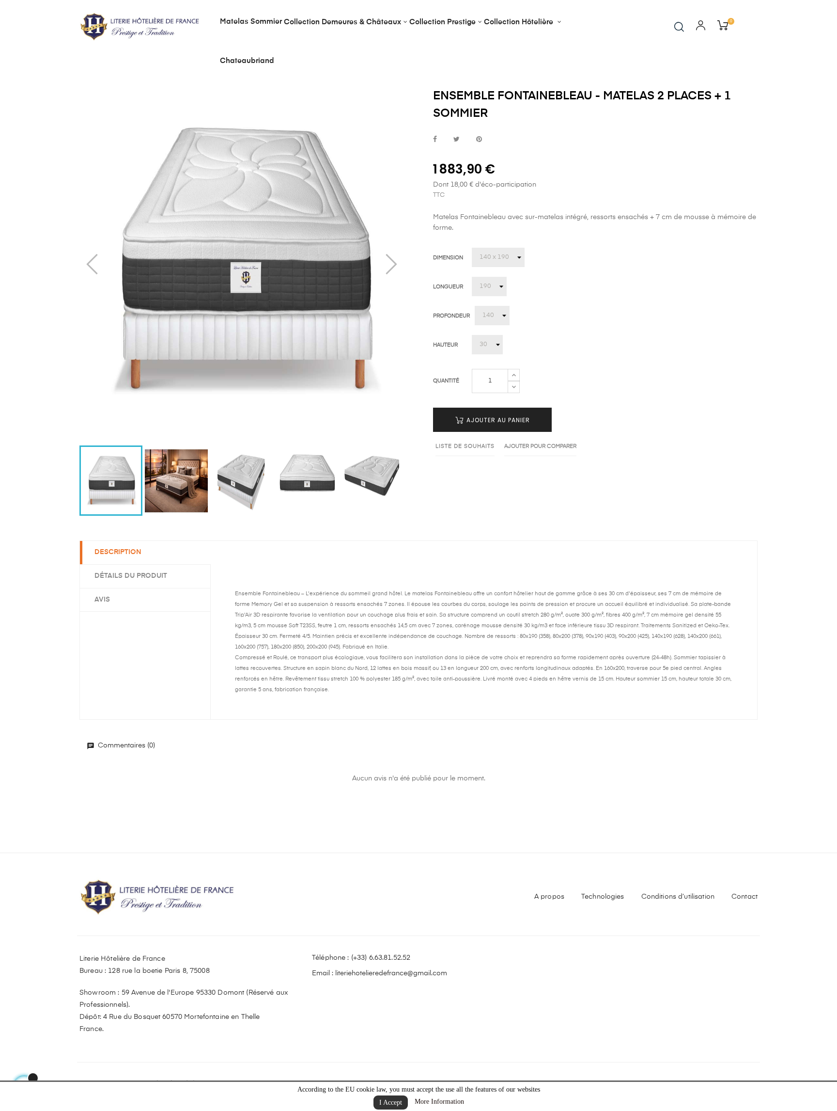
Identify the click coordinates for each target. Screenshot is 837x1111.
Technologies (602, 896)
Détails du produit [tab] (130, 575)
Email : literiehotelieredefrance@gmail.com (379, 973)
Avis (102, 599)
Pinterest (479, 139)
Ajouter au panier (497, 420)
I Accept (390, 1102)
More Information (439, 1101)
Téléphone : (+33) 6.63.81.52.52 (361, 957)
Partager (435, 139)
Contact (744, 896)
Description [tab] (117, 552)
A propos (549, 896)
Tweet (456, 139)
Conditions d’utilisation (677, 896)
